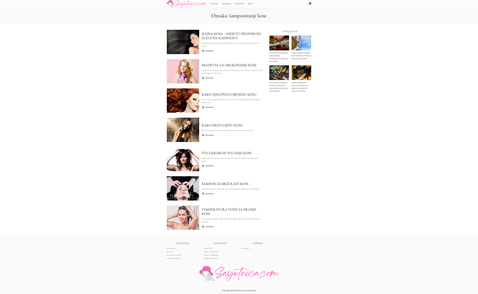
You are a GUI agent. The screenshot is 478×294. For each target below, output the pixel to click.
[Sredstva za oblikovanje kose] (183, 71)
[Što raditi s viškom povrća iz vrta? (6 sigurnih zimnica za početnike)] (279, 72)
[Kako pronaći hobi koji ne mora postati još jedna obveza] (301, 43)
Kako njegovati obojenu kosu (229, 94)
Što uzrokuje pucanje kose (227, 153)
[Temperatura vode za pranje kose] (183, 218)
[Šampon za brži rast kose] (183, 188)
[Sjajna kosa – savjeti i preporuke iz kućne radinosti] (183, 42)
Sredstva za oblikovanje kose (229, 65)
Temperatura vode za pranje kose (229, 211)
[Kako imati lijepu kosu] (183, 130)
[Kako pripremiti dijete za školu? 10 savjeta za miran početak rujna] (301, 72)
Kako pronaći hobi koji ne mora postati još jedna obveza (301, 56)
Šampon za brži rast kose (225, 183)
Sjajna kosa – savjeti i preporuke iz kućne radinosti (231, 35)
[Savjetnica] (187, 3)
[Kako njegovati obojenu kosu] (183, 100)
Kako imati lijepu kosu (222, 125)
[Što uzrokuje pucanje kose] (183, 159)
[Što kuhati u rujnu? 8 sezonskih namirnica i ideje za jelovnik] (279, 43)
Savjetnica (209, 51)
